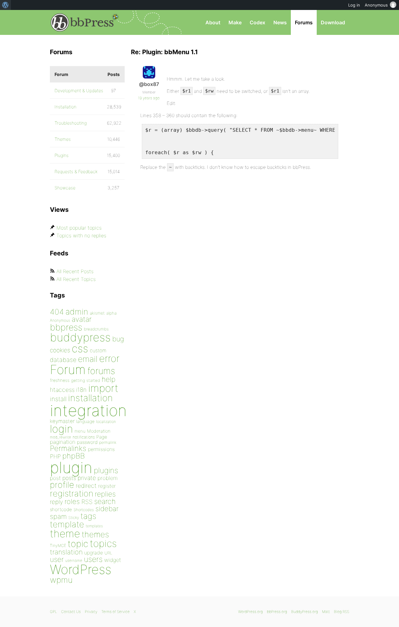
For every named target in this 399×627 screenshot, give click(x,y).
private (87, 478)
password (87, 442)
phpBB (73, 455)
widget (112, 560)
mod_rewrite (60, 437)
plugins (106, 470)
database (63, 359)
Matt (326, 611)
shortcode (61, 509)
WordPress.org (250, 611)
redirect (86, 485)
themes (95, 534)
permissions (101, 449)
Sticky (73, 517)
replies (105, 494)
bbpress (66, 327)
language (85, 421)
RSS (87, 502)
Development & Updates (79, 90)
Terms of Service (115, 611)
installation (90, 397)
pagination (62, 442)
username (73, 560)
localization (106, 421)
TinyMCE (58, 545)
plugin (71, 467)
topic (78, 543)
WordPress (80, 569)
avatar (81, 319)
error (109, 358)
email (88, 359)
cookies (60, 350)
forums (101, 370)
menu (80, 431)
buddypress (80, 337)
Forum (68, 369)
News (280, 22)
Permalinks (68, 448)
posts (69, 478)
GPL (53, 611)
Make (235, 22)
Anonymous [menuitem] (376, 4)
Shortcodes (84, 509)
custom (98, 351)
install (58, 399)
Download (333, 22)
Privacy (91, 611)
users (93, 559)
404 (57, 311)
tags (88, 516)
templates (94, 526)
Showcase (65, 187)
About (212, 22)
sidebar (106, 508)
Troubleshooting (71, 123)
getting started (85, 380)
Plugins (62, 155)
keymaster (62, 421)
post (55, 478)
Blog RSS (341, 611)
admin (76, 311)
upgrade (93, 552)
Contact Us (71, 611)
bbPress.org (82, 22)
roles (72, 501)
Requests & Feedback (76, 171)
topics (103, 543)
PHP (55, 456)
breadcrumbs (96, 328)
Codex (257, 22)
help (108, 379)
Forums (304, 22)
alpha (111, 313)
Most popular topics (79, 228)
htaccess (62, 389)
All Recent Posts (75, 271)
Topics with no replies (81, 235)
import (103, 388)
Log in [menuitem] (354, 4)
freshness (60, 380)
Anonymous (60, 320)
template (67, 524)
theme (65, 533)
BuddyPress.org (304, 611)
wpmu (61, 580)
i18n (81, 389)
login (61, 428)
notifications (84, 437)
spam (58, 516)
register (107, 486)
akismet (97, 313)
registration (71, 493)
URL (108, 552)
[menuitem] (5, 5)
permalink (107, 442)
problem (108, 478)
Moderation (98, 431)
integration (88, 410)
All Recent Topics (76, 279)
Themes (63, 139)
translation (66, 552)
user (57, 559)
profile (62, 485)
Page (101, 437)
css (80, 348)
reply (56, 502)
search (105, 501)
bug (118, 339)
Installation (65, 106)
